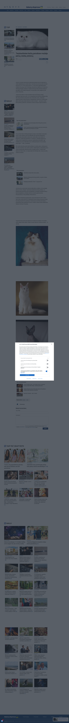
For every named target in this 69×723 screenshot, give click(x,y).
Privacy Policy (40, 378)
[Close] (52, 344)
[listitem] (34, 358)
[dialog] (34, 361)
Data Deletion (29, 378)
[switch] (47, 360)
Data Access (34, 378)
